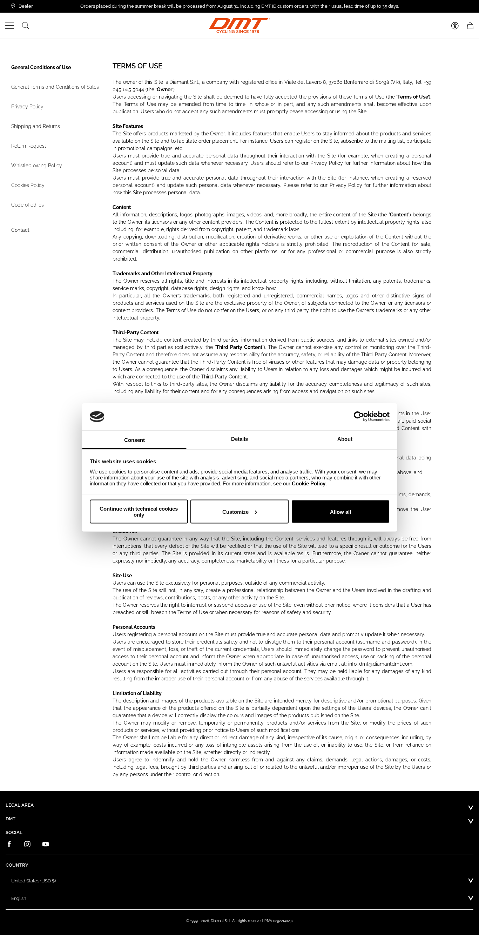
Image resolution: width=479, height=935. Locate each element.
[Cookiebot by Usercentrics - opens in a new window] (359, 416)
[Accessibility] (455, 25)
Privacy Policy (27, 106)
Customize (235, 511)
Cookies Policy (28, 185)
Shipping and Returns (35, 126)
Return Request (28, 146)
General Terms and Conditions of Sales (55, 87)
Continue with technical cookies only (139, 512)
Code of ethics (27, 205)
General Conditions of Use (41, 67)
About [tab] (344, 439)
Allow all (340, 511)
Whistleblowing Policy (36, 165)
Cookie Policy (308, 483)
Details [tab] (239, 439)
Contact (20, 230)
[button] (9, 25)
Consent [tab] (134, 440)
